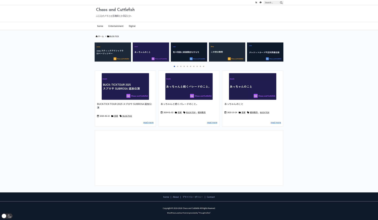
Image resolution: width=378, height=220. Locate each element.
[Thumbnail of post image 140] (189, 86)
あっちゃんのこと (233, 104)
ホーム (101, 36)
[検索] (281, 2)
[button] (99, 52)
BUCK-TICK (127, 116)
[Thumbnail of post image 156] (125, 86)
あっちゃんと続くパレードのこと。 (179, 104)
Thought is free (204, 213)
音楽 (116, 116)
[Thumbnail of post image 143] (252, 86)
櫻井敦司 (202, 112)
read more (148, 122)
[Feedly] (260, 2)
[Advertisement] (189, 157)
